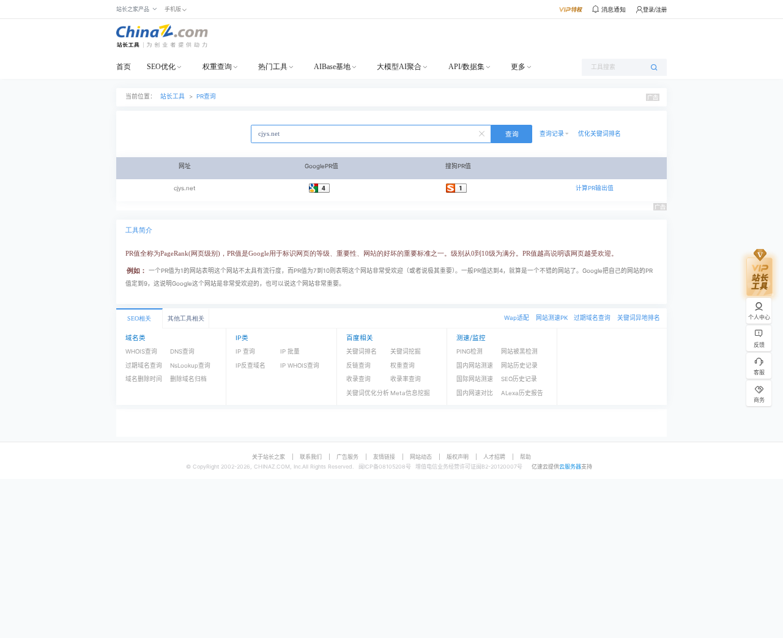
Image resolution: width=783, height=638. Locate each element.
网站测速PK (552, 317)
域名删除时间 (143, 379)
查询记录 (552, 133)
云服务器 (570, 466)
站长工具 (172, 96)
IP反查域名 (250, 365)
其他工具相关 (186, 318)
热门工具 (273, 66)
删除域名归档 (188, 379)
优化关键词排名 (599, 133)
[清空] (483, 132)
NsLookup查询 (190, 365)
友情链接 (384, 456)
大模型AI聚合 (399, 66)
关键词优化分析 (367, 393)
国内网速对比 (474, 393)
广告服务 (347, 456)
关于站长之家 (268, 456)
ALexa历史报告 (522, 393)
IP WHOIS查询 (299, 365)
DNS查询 (182, 351)
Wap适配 (516, 317)
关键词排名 (361, 351)
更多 (518, 66)
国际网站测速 (474, 379)
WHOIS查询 (141, 351)
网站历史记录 (519, 365)
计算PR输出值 (595, 188)
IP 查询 (245, 351)
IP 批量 (290, 351)
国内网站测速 (474, 365)
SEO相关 (139, 318)
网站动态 (421, 456)
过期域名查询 (592, 317)
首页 (123, 66)
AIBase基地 (332, 66)
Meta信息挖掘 (410, 393)
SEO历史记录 (519, 379)
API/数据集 (466, 66)
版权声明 (458, 456)
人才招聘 (494, 456)
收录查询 (358, 379)
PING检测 (469, 351)
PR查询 (206, 96)
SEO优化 (161, 66)
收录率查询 (405, 379)
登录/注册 (655, 9)
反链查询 (358, 365)
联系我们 (311, 456)
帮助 (525, 456)
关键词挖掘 (405, 351)
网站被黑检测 (519, 351)
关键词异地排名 (638, 317)
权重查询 (217, 66)
